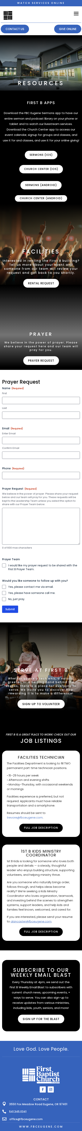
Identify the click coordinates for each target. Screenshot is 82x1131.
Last (4, 408)
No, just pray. (16, 599)
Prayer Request (19, 489)
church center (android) (41, 198)
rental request (41, 283)
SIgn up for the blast (41, 1019)
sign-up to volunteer (41, 704)
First (4, 393)
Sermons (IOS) (41, 155)
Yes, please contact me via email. (30, 587)
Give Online (67, 29)
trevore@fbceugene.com (25, 817)
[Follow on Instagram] (51, 1089)
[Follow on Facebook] (43, 1089)
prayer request (41, 361)
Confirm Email (10, 448)
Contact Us (15, 29)
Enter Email (9, 433)
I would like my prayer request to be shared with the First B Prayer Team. (42, 567)
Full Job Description (41, 828)
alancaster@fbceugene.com (31, 921)
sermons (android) (41, 185)
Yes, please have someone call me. (31, 593)
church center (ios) (41, 169)
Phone (13, 468)
